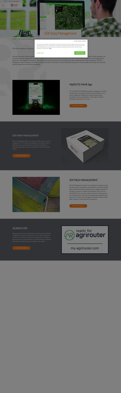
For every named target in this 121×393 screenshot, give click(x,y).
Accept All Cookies (80, 53)
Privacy (50, 48)
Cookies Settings (40, 52)
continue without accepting (80, 41)
